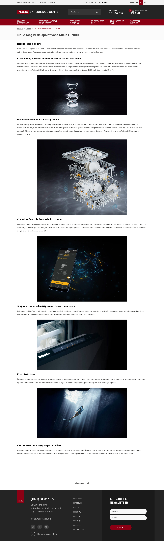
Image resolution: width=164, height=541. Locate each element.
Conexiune (77, 499)
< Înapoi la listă (82, 483)
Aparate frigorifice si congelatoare (48, 22)
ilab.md (54, 534)
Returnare (77, 503)
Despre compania (23, 2)
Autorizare (134, 2)
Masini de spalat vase (117, 22)
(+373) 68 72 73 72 (115, 13)
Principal (20, 29)
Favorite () (89, 2)
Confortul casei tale (97, 22)
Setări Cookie (78, 530)
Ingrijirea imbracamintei (23, 22)
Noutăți (34, 2)
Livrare (76, 507)
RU (145, 2)
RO (141, 2)
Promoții (43, 2)
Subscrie (120, 527)
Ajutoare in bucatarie (135, 22)
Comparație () (103, 2)
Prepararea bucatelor (75, 22)
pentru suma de (141, 12)
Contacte (52, 2)
